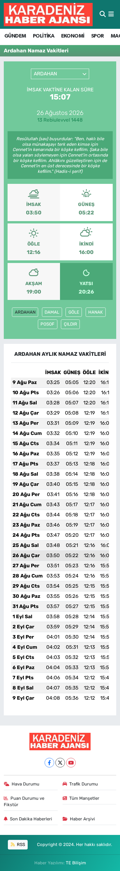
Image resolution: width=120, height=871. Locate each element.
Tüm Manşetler (84, 798)
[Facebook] (49, 762)
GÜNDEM (15, 36)
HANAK (95, 312)
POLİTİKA (43, 36)
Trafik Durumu (83, 784)
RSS (20, 844)
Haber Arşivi (82, 819)
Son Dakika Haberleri (31, 819)
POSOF (47, 324)
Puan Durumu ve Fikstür (24, 801)
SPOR (97, 36)
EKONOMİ (72, 36)
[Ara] (103, 14)
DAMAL (52, 312)
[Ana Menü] (111, 14)
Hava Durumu (25, 784)
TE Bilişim (76, 862)
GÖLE (73, 312)
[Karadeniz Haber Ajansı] (48, 14)
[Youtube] (71, 762)
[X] (60, 762)
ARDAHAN (25, 312)
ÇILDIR (70, 324)
